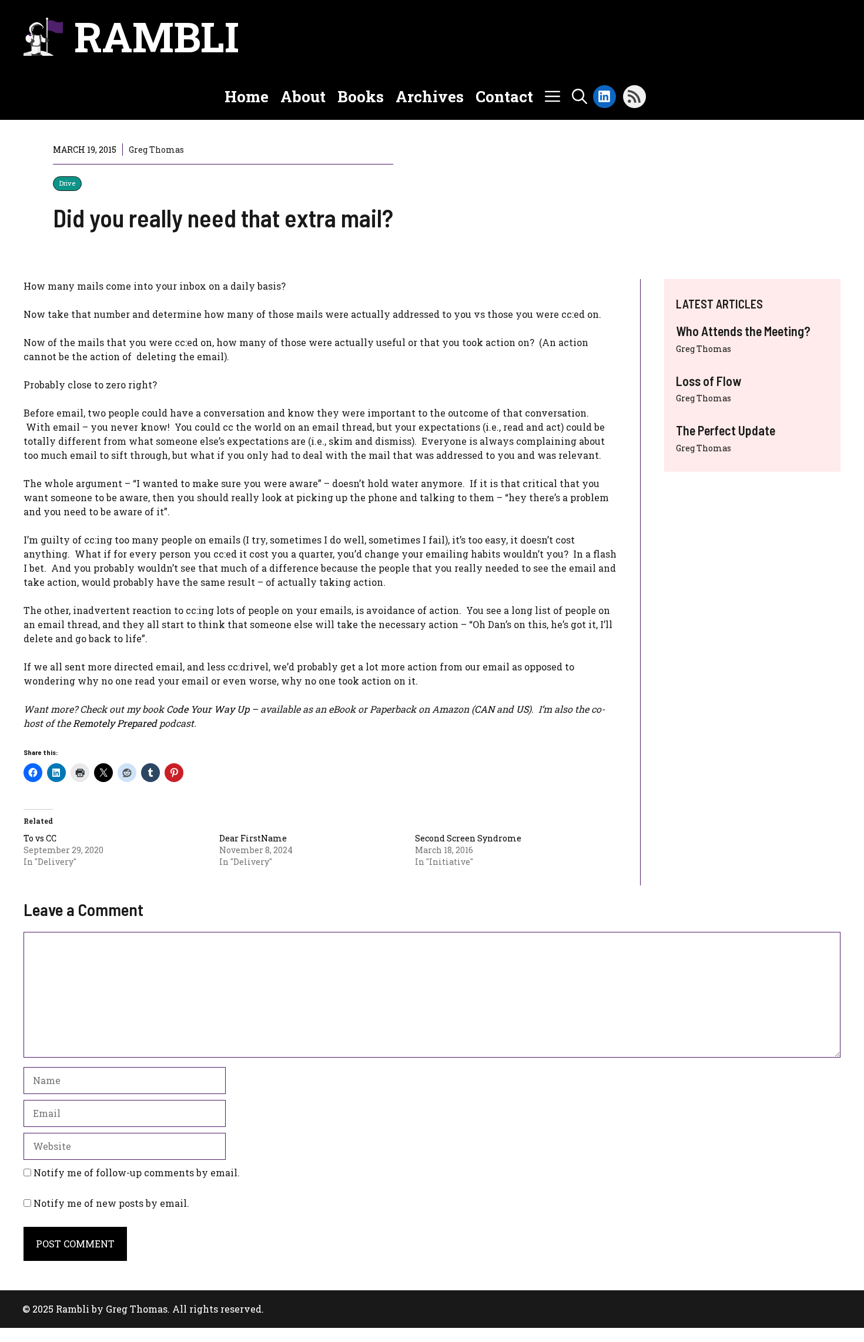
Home (247, 96)
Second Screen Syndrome (468, 838)
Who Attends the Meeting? (743, 330)
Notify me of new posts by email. (111, 1203)
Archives (430, 96)
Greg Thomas (703, 348)
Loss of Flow (708, 380)
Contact (504, 96)
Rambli (156, 36)
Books (360, 96)
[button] (579, 96)
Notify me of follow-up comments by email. (137, 1172)
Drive (67, 183)
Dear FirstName (253, 838)
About (303, 96)
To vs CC (40, 838)
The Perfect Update (725, 430)
